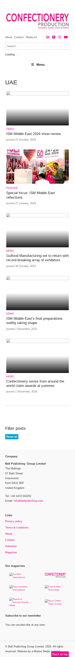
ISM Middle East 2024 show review (33, 134)
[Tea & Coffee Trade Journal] (55, 604)
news (10, 250)
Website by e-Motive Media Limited (38, 651)
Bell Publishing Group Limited (26, 646)
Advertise (11, 546)
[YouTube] (66, 37)
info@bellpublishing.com (28, 500)
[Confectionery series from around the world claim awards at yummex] (37, 342)
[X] (53, 37)
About (8, 37)
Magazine (11, 552)
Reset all (11, 436)
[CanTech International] (19, 577)
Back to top (60, 654)
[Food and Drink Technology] (55, 590)
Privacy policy (13, 521)
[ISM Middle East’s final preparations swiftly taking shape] (37, 279)
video (10, 129)
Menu (40, 64)
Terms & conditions (17, 527)
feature (12, 188)
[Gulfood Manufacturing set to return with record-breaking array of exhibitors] (37, 216)
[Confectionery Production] (55, 577)
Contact (19, 37)
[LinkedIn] (47, 37)
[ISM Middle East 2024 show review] (37, 95)
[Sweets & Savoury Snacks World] (19, 605)
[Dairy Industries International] (19, 590)
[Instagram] (59, 37)
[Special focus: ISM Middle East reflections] (37, 183)
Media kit (31, 37)
